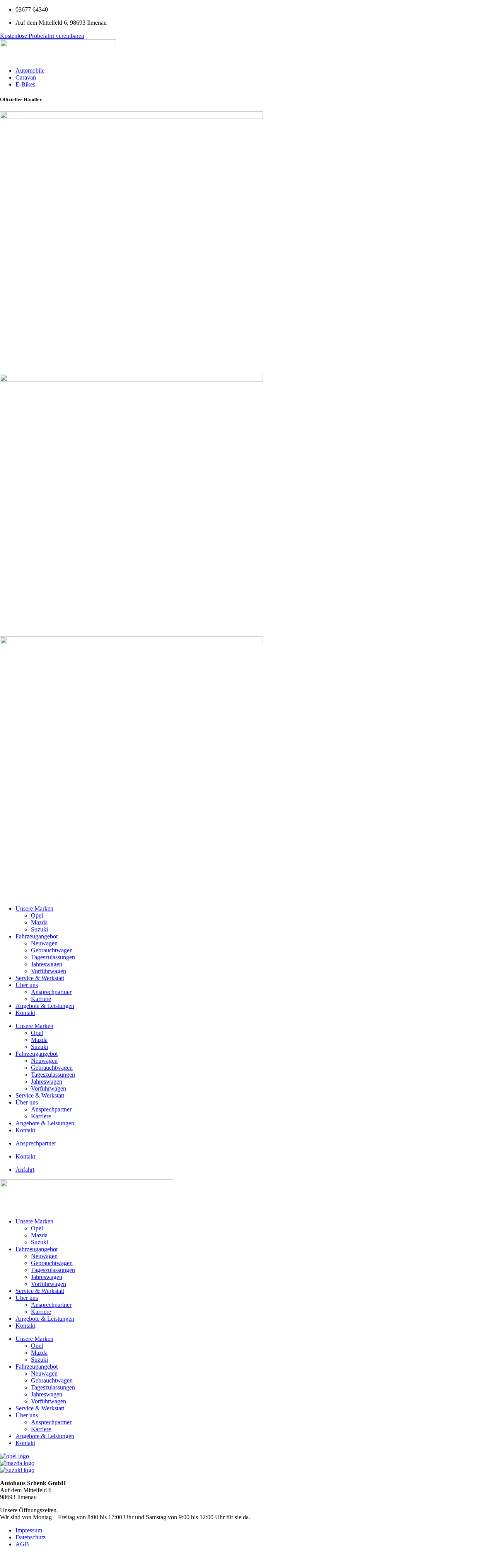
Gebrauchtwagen (52, 950)
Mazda (39, 922)
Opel (37, 915)
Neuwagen (44, 943)
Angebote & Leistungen (44, 1006)
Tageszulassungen (53, 957)
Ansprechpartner (51, 992)
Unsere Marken (34, 908)
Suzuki (39, 929)
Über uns (26, 985)
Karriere (41, 999)
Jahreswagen (46, 964)
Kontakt (25, 1012)
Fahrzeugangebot (36, 936)
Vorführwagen (48, 971)
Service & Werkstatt (39, 978)
